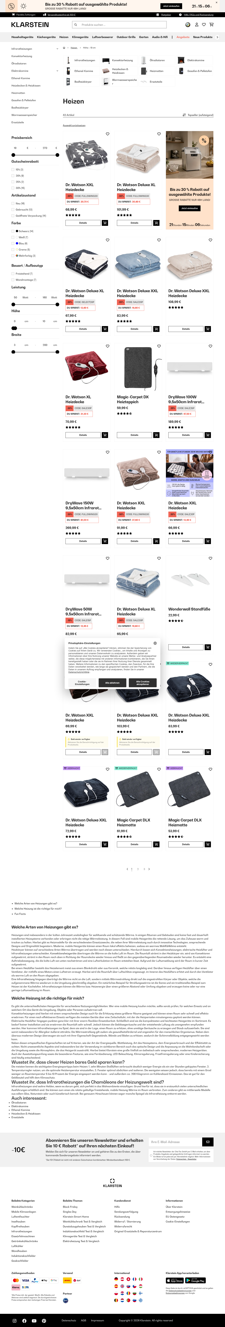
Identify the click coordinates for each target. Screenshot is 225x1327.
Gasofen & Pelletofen (23, 100)
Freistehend (24, 273)
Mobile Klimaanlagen (23, 1211)
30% (20, 188)
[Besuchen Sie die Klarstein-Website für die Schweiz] (128, 1279)
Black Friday (70, 1206)
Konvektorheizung (21, 56)
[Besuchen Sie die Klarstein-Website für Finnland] (140, 1293)
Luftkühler (17, 1246)
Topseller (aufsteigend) (201, 115)
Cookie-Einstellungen (178, 1221)
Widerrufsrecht (123, 1226)
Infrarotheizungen (21, 48)
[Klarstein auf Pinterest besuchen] (44, 1320)
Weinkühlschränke (22, 1206)
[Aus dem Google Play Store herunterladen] (195, 1280)
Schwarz (25, 231)
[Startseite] (67, 47)
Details (83, 223)
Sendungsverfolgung (126, 1211)
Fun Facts (20, 913)
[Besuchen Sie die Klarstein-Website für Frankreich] (134, 1279)
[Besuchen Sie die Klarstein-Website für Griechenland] (140, 1300)
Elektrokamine (19, 70)
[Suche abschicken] (75, 25)
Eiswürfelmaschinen (23, 1236)
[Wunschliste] (204, 24)
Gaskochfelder (19, 1260)
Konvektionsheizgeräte (63, 953)
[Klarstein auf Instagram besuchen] (14, 1320)
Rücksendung (122, 1216)
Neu (20, 203)
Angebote (183, 37)
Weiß (23, 237)
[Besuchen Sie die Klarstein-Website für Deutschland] (116, 1279)
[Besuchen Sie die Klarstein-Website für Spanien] (116, 1286)
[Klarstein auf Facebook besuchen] (24, 1320)
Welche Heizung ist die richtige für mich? (38, 908)
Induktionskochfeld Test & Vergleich (83, 1231)
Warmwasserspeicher (24, 115)
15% (19, 169)
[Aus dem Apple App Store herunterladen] (175, 1280)
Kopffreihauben (20, 1226)
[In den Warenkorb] (105, 223)
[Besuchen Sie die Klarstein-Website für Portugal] (128, 1300)
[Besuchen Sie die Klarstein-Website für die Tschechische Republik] (134, 1286)
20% (20, 175)
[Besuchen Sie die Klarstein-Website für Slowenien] (134, 1300)
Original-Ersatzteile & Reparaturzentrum (138, 1231)
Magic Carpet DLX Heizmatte (133, 822)
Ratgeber (166, 14)
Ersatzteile (17, 122)
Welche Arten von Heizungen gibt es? (36, 903)
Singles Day (69, 1211)
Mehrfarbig (27, 255)
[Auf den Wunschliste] (107, 134)
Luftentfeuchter (20, 1216)
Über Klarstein (174, 1206)
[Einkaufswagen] (211, 24)
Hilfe (117, 1206)
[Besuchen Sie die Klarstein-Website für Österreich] (122, 1279)
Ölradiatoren (18, 63)
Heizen (74, 47)
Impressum (97, 1320)
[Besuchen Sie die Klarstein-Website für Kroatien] (122, 1293)
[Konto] (196, 24)
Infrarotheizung (26, 979)
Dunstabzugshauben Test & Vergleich (84, 1226)
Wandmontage (26, 279)
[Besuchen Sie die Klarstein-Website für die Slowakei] (128, 1286)
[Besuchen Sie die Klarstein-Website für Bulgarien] (134, 1293)
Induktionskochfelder (23, 1255)
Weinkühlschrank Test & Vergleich (82, 1221)
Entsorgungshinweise (178, 1211)
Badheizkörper (20, 107)
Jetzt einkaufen (171, 6)
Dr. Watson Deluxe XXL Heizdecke (137, 293)
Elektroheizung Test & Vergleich (81, 1241)
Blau (22, 243)
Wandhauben (19, 1250)
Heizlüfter (29, 968)
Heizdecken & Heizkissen (25, 85)
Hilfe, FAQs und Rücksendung (199, 14)
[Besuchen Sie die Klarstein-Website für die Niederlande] (122, 1300)
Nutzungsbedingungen (175, 1293)
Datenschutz (69, 1320)
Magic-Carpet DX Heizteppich (133, 399)
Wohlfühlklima (168, 946)
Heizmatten (18, 92)
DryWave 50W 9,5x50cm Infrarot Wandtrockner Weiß (84, 611)
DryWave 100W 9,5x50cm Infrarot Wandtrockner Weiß (186, 399)
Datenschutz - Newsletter (186, 1159)
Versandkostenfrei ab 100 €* (62, 14)
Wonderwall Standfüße (189, 609)
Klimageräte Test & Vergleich (80, 1236)
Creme (24, 249)
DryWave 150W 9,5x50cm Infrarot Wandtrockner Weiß (84, 505)
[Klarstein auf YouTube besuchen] (34, 1320)
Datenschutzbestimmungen (180, 1291)
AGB (83, 1320)
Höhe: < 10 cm (89, 47)
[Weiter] (217, 37)
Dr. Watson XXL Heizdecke (80, 187)
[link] (87, 155)
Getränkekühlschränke (24, 1241)
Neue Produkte (202, 37)
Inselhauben (18, 1221)
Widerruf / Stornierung (127, 1221)
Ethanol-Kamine (20, 78)
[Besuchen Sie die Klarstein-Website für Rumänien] (128, 1293)
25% (20, 181)
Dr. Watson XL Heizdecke (78, 399)
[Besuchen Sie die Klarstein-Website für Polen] (116, 1293)
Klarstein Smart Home (76, 1216)
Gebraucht (24, 209)
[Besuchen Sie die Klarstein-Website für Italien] (140, 1279)
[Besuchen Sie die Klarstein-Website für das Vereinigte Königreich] (122, 1286)
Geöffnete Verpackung (31, 215)
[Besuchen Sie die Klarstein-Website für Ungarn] (140, 1286)
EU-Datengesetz (175, 1216)
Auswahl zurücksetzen (74, 125)
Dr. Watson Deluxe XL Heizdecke (136, 187)
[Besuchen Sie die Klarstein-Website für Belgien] (116, 1300)
